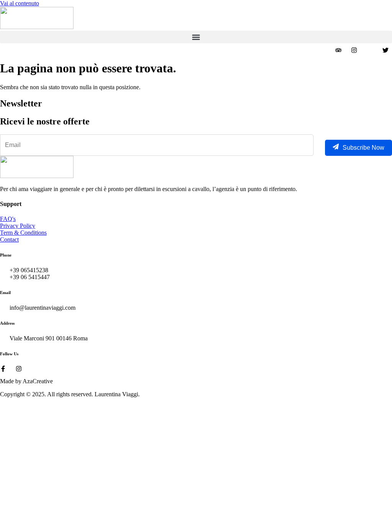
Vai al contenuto (19, 3)
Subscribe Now (363, 147)
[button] (196, 37)
